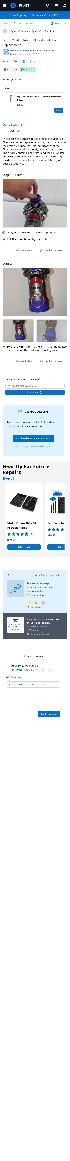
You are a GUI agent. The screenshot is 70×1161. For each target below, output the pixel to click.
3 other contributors (45, 50)
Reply (44, 670)
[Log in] (65, 5)
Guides (17, 23)
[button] (48, 5)
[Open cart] (56, 5)
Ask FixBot (26, 250)
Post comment (49, 713)
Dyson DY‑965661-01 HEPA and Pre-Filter (39, 98)
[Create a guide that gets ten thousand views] (29, 602)
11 (27, 61)
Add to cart (24, 546)
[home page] (20, 5)
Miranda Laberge (19, 50)
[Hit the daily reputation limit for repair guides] (36, 602)
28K (8, 61)
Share (51, 670)
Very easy (29, 69)
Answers (30, 23)
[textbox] (33, 698)
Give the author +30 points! (35, 438)
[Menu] (5, 5)
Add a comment (35, 377)
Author (12, 575)
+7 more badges (34, 607)
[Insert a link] (26, 684)
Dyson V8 (36, 31)
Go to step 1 (11, 124)
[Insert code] (20, 684)
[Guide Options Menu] (66, 23)
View (58, 110)
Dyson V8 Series (19, 31)
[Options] (5, 31)
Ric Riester (16, 669)
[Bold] (9, 684)
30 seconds (12, 69)
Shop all (8, 478)
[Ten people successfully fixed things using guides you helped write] (43, 602)
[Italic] (15, 684)
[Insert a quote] (31, 684)
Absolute (50, 31)
